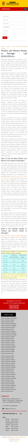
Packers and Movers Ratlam (8, 373)
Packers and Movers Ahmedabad (9, 318)
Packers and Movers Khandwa (8, 346)
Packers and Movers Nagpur (8, 350)
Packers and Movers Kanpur (8, 344)
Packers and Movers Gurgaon (8, 331)
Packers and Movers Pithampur (8, 378)
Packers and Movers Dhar (7, 380)
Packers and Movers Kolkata (8, 342)
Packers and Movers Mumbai (8, 348)
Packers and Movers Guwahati (8, 389)
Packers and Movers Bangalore (8, 324)
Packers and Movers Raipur (7, 356)
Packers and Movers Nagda (7, 382)
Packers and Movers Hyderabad (8, 335)
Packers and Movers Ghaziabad (8, 333)
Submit (4, 37)
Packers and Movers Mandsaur (8, 385)
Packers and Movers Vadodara (8, 361)
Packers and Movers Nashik (7, 351)
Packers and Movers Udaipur (8, 360)
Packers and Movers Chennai (8, 327)
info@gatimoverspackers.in (10, 408)
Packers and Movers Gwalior (8, 376)
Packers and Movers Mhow (7, 387)
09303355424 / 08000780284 (11, 405)
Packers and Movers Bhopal (7, 320)
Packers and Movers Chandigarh (8, 325)
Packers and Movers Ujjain (7, 371)
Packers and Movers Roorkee (8, 365)
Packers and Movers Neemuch (8, 374)
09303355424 (6, 9)
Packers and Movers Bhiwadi (8, 363)
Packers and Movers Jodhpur (8, 340)
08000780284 (14, 308)
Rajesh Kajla (16, 441)
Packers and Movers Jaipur (7, 338)
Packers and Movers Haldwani (8, 367)
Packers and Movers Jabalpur (8, 337)
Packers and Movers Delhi (7, 329)
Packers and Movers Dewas (8, 369)
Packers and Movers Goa (7, 391)
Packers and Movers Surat (7, 358)
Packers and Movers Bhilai (7, 322)
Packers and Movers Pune (7, 353)
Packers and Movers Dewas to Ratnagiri (11, 235)
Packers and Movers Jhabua (7, 384)
